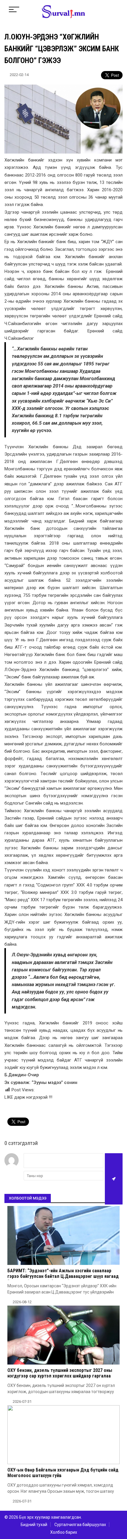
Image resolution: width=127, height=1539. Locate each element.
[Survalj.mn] (63, 12)
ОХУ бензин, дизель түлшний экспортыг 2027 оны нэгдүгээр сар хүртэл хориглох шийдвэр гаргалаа (59, 1373)
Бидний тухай (34, 1524)
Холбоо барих (63, 1532)
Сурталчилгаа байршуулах (80, 1524)
